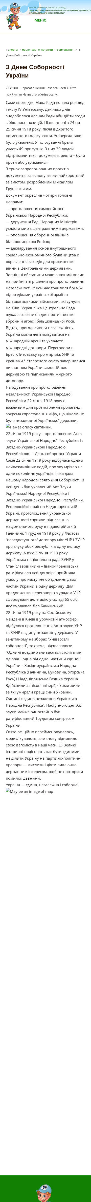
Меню (41, 20)
